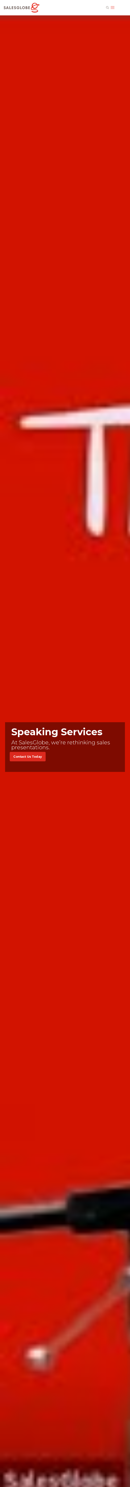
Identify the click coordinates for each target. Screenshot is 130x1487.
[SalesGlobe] (21, 7)
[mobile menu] (112, 7)
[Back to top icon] (121, 1480)
